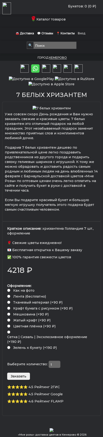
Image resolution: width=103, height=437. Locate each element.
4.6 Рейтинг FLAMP (46, 401)
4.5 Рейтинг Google (46, 394)
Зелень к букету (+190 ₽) (35, 348)
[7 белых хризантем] (52, 108)
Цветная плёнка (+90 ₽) (34, 326)
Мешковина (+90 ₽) (31, 314)
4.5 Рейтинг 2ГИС (44, 387)
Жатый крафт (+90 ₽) (32, 320)
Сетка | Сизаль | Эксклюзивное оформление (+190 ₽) (47, 339)
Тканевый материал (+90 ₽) (38, 302)
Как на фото (23, 290)
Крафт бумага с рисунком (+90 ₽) (43, 308)
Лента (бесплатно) (29, 296)
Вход (81, 33)
